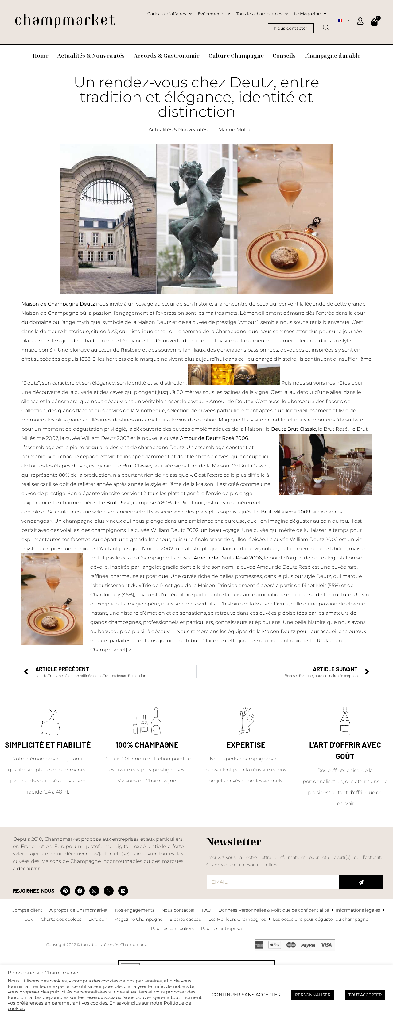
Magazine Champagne (138, 919)
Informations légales (358, 910)
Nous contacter (178, 910)
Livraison (97, 919)
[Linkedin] (123, 891)
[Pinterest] (65, 891)
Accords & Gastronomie (167, 55)
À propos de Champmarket (78, 910)
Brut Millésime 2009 (285, 512)
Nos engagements (134, 910)
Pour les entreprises (222, 928)
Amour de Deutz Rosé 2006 (228, 558)
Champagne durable (332, 55)
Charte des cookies (61, 919)
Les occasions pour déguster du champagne (320, 919)
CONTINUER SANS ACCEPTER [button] (246, 994)
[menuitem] (343, 21)
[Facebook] (80, 891)
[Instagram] (94, 891)
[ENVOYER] (361, 882)
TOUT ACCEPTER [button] (365, 994)
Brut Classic (137, 466)
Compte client (27, 910)
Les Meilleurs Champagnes (237, 919)
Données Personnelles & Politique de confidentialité (273, 910)
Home (41, 55)
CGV (29, 919)
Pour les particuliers (172, 928)
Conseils (284, 55)
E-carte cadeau (185, 919)
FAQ (206, 910)
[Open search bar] (326, 25)
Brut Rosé (118, 502)
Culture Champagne (236, 55)
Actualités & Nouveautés (91, 55)
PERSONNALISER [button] (312, 994)
